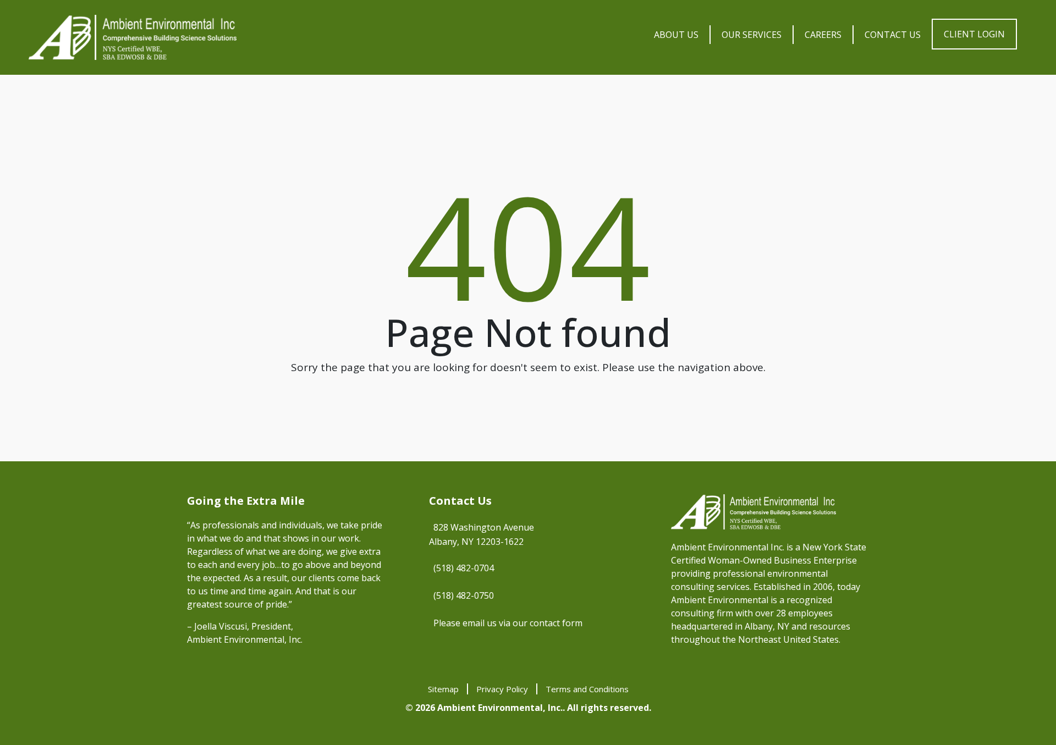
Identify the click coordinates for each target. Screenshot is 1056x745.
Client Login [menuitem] (974, 34)
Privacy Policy (502, 688)
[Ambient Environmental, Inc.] (133, 37)
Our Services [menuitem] (752, 35)
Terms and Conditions (587, 688)
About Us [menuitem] (676, 35)
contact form (556, 623)
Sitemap (443, 688)
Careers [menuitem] (823, 35)
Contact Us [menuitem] (893, 35)
